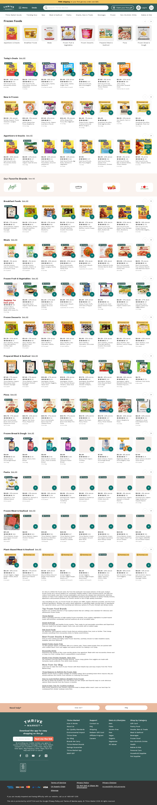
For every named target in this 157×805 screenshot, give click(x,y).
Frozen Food (135, 738)
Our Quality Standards (75, 729)
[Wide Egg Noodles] (106, 108)
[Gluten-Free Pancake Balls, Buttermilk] (106, 212)
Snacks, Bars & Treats (84, 15)
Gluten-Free (113, 729)
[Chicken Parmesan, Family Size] (125, 251)
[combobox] (75, 7)
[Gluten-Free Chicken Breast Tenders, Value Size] (68, 367)
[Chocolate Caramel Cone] (125, 69)
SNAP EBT (71, 753)
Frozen (113, 15)
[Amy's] (12, 187)
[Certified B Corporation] (23, 768)
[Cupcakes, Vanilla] (49, 328)
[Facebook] (20, 756)
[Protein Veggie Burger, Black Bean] (87, 561)
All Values (112, 744)
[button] (151, 7)
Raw (110, 732)
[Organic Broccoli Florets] (49, 290)
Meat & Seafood (55, 15)
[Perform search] (45, 8)
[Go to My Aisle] (8, 8)
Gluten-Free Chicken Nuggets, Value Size (58, 658)
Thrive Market (47, 616)
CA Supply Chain (58, 787)
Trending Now (31, 15)
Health (133, 744)
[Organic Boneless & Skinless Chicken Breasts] (49, 522)
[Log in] (138, 7)
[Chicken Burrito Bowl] (106, 251)
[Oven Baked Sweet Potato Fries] (106, 290)
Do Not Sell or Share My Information (87, 786)
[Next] (151, 21)
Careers (93, 738)
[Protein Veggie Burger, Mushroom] (68, 561)
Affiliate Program (96, 735)
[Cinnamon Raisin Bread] (68, 445)
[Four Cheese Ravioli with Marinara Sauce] (144, 251)
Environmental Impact (76, 732)
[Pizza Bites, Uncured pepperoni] (31, 69)
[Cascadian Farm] (45, 187)
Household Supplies (138, 753)
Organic (112, 738)
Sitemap (54, 790)
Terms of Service (58, 783)
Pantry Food (135, 726)
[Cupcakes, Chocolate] (87, 328)
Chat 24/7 (78, 708)
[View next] (151, 97)
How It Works (72, 723)
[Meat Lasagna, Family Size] (49, 251)
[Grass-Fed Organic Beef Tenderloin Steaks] (68, 522)
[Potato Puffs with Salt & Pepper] (87, 290)
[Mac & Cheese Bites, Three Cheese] (106, 69)
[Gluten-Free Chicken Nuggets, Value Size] (49, 367)
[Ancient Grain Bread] (144, 445)
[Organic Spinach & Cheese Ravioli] (125, 483)
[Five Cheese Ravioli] (12, 483)
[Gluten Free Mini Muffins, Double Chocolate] (68, 212)
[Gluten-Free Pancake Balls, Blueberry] (125, 212)
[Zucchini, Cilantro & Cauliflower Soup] (31, 251)
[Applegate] (144, 187)
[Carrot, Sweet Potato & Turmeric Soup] (12, 251)
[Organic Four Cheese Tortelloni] (68, 483)
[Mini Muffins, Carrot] (68, 328)
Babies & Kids (146, 15)
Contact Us (94, 723)
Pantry (68, 15)
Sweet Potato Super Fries (52, 644)
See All (22, 58)
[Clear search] (107, 8)
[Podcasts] (46, 756)
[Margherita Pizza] (125, 406)
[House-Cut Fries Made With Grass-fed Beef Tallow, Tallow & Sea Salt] (12, 290)
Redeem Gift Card (97, 732)
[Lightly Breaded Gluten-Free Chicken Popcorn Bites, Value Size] (125, 367)
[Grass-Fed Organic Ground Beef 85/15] (87, 522)
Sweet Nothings (48, 623)
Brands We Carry (73, 741)
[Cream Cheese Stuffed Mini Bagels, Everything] (144, 212)
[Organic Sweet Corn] (125, 290)
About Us (70, 726)
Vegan (111, 735)
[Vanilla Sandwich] (49, 69)
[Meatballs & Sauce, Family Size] (68, 251)
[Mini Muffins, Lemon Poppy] (87, 212)
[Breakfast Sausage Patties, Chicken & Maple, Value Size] (87, 367)
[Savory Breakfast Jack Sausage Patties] (144, 561)
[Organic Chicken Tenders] (31, 522)
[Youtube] (33, 756)
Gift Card (134, 723)
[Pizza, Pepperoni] (31, 406)
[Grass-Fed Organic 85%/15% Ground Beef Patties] (144, 522)
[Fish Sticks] (144, 367)
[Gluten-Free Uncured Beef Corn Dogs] (106, 367)
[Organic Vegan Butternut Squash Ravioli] (144, 483)
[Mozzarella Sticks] (12, 69)
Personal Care (135, 750)
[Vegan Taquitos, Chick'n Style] (106, 561)
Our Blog (70, 738)
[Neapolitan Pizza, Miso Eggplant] (68, 108)
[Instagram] (27, 756)
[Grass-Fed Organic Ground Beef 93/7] (12, 522)
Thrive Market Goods (13, 15)
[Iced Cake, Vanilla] (144, 328)
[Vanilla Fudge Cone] (68, 69)
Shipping (93, 729)
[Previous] (145, 21)
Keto (110, 723)
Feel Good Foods (49, 630)
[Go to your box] (151, 7)
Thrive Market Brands (75, 744)
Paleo (111, 726)
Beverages (102, 15)
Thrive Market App (74, 750)
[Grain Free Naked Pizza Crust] (144, 406)
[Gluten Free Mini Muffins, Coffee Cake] (31, 212)
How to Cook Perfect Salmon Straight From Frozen (63, 679)
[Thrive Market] (78, 187)
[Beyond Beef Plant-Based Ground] (31, 561)
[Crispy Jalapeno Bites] (144, 147)
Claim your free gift (124, 8)
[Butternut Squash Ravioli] (87, 483)
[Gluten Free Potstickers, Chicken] (106, 147)
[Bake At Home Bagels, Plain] (125, 445)
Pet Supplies (135, 756)
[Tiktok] (39, 756)
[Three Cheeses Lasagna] (12, 108)
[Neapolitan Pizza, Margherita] (31, 108)
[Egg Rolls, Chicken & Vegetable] (68, 147)
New (43, 15)
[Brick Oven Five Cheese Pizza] (49, 406)
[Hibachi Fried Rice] (87, 251)
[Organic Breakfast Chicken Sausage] (12, 212)
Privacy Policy (83, 783)
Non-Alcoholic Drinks (128, 15)
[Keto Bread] (31, 445)
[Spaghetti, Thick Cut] (144, 108)
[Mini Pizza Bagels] (87, 69)
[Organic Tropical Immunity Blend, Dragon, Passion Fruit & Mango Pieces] (87, 108)
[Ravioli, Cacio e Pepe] (125, 108)
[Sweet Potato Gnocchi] (106, 483)
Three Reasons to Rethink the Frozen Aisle (59, 672)
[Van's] (111, 187)
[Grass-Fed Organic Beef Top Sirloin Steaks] (125, 522)
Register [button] (8, 300)
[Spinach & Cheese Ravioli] (31, 483)
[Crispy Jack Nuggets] (125, 561)
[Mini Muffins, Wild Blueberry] (49, 212)
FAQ (126, 708)
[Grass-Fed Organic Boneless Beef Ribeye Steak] (106, 522)
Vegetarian (113, 741)
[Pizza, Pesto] (87, 406)
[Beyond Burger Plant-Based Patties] (49, 561)
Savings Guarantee (74, 747)
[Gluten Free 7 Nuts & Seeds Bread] (49, 445)
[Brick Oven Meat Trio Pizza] (68, 406)
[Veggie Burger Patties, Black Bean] (12, 561)
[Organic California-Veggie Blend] (144, 290)
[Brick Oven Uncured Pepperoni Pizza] (12, 406)
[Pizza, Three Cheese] (106, 406)
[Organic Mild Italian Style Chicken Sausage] (12, 367)
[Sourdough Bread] (12, 445)
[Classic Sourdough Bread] (106, 445)
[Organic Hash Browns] (31, 147)
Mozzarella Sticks (49, 651)
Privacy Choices (109, 783)
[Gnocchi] (49, 483)
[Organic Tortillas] (87, 445)
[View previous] (145, 97)
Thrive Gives (72, 735)
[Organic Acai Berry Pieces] (49, 108)
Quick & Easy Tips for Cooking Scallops (58, 686)
